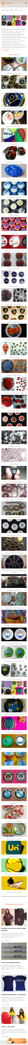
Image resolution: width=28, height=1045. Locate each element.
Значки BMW (14, 803)
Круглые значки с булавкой (14, 73)
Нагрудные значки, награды (14, 375)
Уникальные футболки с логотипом (13, 994)
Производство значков (14, 410)
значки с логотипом (14, 286)
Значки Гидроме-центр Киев (14, 643)
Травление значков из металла (14, 304)
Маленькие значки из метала (14, 892)
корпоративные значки (14, 268)
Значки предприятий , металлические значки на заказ (14, 571)
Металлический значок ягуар (14, 785)
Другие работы (14, 54)
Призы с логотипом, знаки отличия (14, 393)
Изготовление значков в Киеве (14, 162)
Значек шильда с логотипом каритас (14, 714)
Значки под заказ (14, 768)
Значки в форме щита (14, 322)
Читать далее (5, 50)
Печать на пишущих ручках (10, 962)
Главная (3, 10)
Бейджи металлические (14, 590)
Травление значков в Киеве (14, 179)
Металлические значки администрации (14, 661)
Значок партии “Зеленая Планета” (14, 608)
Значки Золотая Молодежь (14, 517)
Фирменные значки (14, 856)
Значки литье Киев (14, 357)
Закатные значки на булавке (14, 197)
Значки (17, 10)
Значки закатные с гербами (14, 126)
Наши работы (10, 10)
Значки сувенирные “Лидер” (14, 535)
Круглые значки (14, 215)
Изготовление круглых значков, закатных (14, 499)
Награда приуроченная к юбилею (14, 625)
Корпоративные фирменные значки (14, 339)
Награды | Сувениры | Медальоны (14, 553)
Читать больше (5, 940)
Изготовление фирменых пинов (14, 874)
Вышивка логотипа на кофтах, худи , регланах (13, 929)
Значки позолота (14, 91)
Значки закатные (14, 464)
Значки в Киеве (14, 233)
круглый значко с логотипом (14, 839)
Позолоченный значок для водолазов (14, 108)
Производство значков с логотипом (14, 251)
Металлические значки (14, 446)
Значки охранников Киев (14, 679)
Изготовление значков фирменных (14, 482)
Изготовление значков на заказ (14, 732)
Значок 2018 (14, 144)
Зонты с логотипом (7, 1027)
